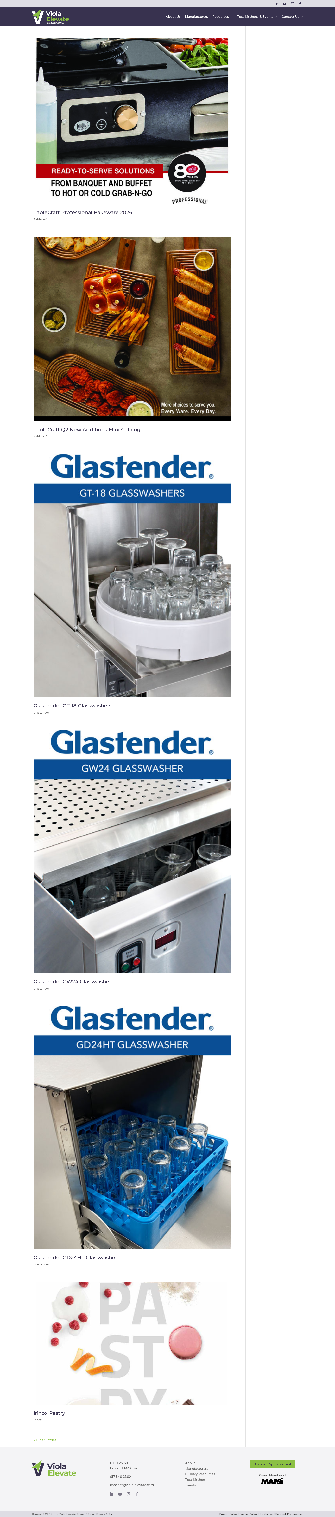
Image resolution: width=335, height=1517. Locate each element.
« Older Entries (45, 1440)
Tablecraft (41, 219)
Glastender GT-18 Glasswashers (73, 706)
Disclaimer (266, 1513)
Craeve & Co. (104, 1513)
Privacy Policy (228, 1513)
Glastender (41, 712)
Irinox (38, 1420)
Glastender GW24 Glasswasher (72, 982)
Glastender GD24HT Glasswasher (75, 1257)
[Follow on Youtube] (284, 4)
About (190, 1463)
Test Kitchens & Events (255, 17)
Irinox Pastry (49, 1413)
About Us (173, 17)
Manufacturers (196, 17)
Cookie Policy (248, 1513)
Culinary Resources (200, 1474)
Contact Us (290, 17)
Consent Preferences (289, 1513)
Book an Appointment (272, 1464)
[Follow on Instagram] (292, 4)
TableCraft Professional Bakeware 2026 (83, 212)
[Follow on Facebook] (300, 4)
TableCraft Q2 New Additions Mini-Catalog (87, 429)
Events (190, 1485)
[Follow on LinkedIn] (277, 4)
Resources (220, 17)
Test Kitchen (195, 1480)
